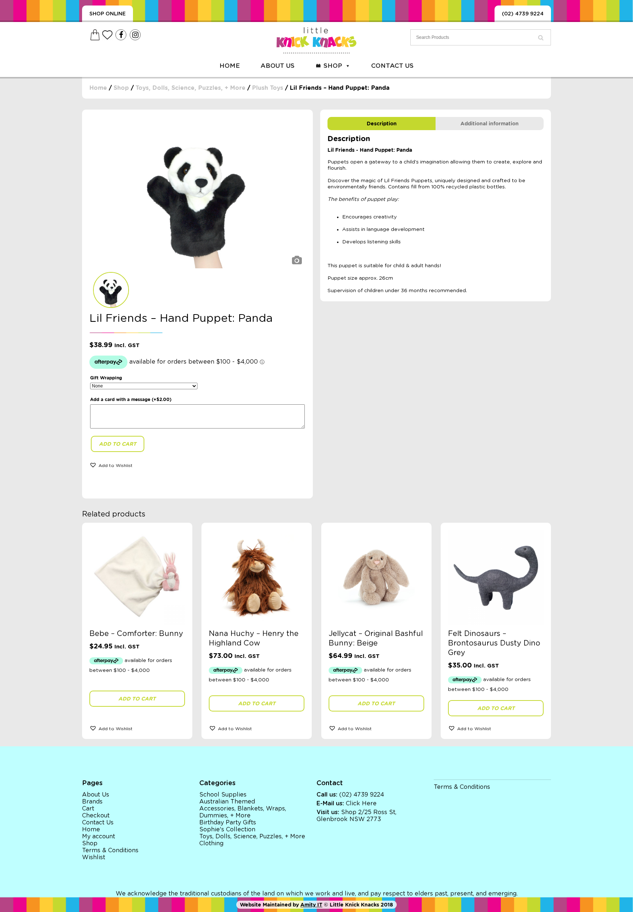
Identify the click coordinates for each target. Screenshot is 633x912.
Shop (332, 66)
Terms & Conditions (110, 850)
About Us (277, 66)
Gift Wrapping (106, 377)
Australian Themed (227, 802)
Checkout (96, 816)
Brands (92, 802)
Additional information (489, 123)
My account (98, 836)
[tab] (381, 123)
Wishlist (93, 857)
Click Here (361, 803)
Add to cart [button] (137, 699)
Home (229, 66)
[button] (111, 464)
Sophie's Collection (227, 829)
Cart (88, 809)
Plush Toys (267, 87)
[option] (197, 192)
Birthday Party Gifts (227, 822)
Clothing (211, 843)
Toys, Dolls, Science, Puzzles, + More (190, 87)
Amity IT (311, 904)
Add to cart (117, 444)
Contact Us (392, 66)
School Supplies (223, 795)
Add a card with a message (130, 399)
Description (382, 123)
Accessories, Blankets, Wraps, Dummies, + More (242, 812)
